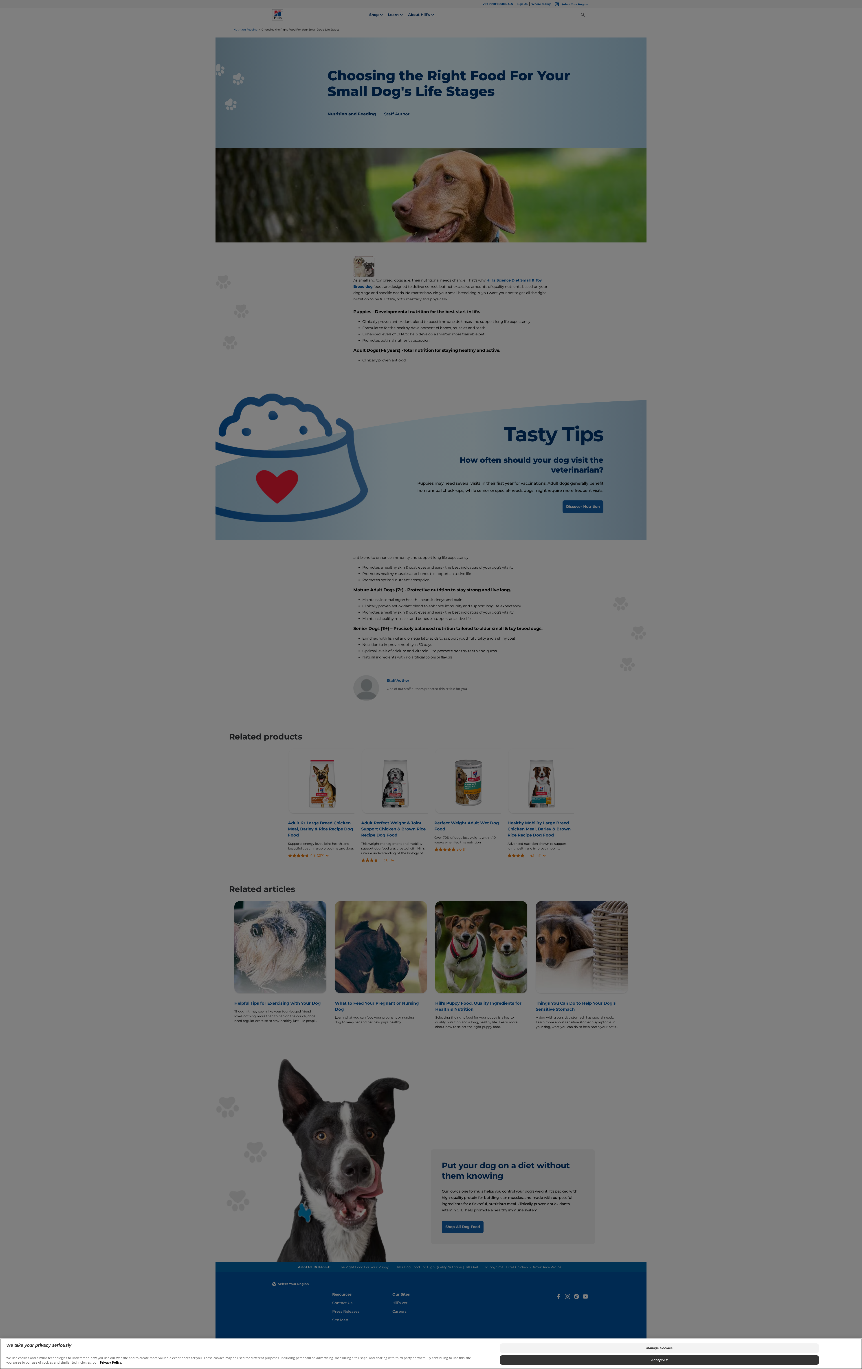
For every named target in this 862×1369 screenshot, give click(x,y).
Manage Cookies (659, 1348)
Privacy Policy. (111, 1362)
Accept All (659, 1360)
